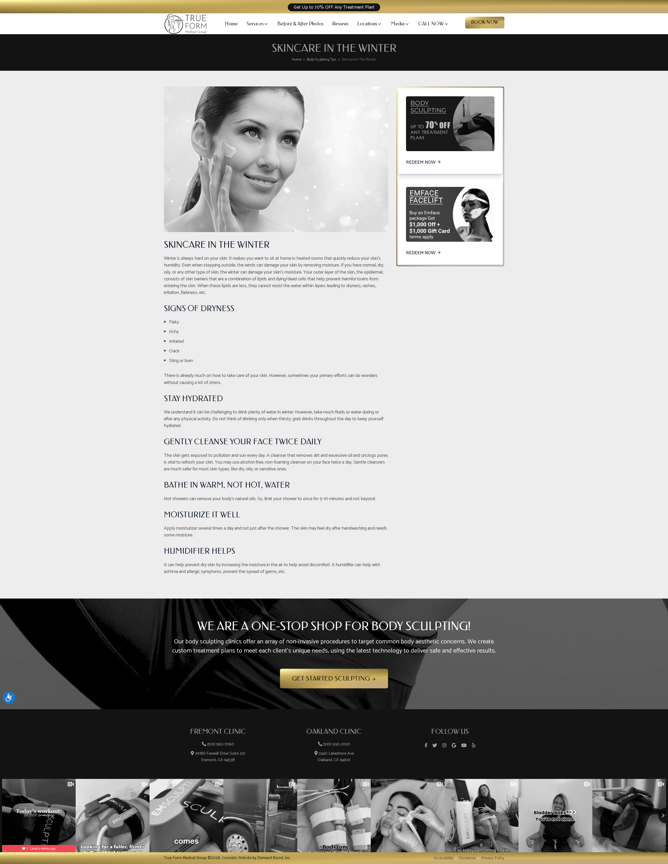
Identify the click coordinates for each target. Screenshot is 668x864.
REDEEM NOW (421, 162)
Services (255, 24)
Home (231, 24)
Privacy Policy (492, 858)
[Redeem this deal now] (450, 123)
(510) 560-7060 (220, 744)
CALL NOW (431, 24)
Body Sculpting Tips (321, 60)
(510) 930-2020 (336, 744)
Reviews (340, 24)
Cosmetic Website (237, 858)
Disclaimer (467, 858)
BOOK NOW (485, 22)
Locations (367, 24)
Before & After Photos (300, 24)
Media (397, 24)
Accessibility (444, 858)
